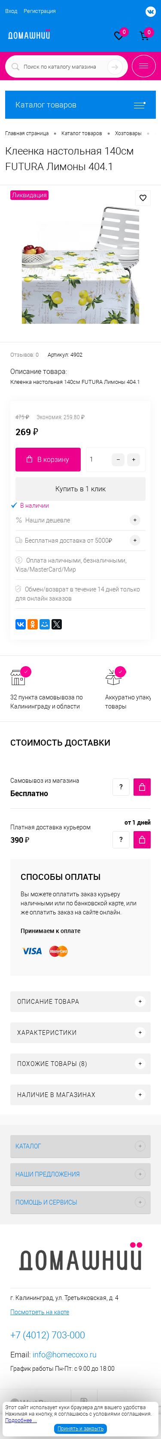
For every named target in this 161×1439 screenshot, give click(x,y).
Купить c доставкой (142, 787)
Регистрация (40, 11)
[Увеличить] (80, 265)
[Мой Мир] (44, 624)
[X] (57, 624)
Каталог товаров (45, 104)
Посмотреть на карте (39, 1312)
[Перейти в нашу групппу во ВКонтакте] (146, 12)
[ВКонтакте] (20, 624)
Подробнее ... (21, 1420)
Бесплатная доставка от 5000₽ (68, 540)
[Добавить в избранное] (143, 198)
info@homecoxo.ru (65, 1354)
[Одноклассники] (32, 624)
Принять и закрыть (80, 1429)
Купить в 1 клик (80, 489)
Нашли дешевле (47, 520)
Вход (11, 11)
